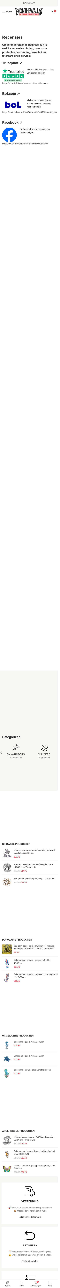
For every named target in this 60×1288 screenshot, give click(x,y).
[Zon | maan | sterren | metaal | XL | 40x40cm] (7, 882)
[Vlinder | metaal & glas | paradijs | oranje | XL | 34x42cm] (7, 1169)
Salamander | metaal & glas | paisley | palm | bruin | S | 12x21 (34, 1152)
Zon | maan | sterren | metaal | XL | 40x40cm (34, 878)
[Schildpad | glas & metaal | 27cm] (7, 1059)
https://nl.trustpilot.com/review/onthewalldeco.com (25, 83)
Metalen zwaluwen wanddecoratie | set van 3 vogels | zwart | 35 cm (34, 851)
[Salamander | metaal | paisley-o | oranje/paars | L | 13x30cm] (7, 978)
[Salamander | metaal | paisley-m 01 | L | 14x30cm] (7, 963)
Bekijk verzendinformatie (30, 1217)
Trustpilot (12, 63)
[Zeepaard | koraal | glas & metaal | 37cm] (7, 1073)
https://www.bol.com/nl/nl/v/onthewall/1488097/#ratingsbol (29, 112)
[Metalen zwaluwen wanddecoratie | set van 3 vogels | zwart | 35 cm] (7, 853)
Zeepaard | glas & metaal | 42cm (29, 1042)
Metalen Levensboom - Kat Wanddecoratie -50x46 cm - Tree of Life (33, 865)
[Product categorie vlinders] (44, 752)
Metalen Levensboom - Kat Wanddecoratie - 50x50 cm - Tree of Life (34, 1138)
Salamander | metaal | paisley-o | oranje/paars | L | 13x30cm (36, 975)
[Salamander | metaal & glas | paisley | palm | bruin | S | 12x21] (7, 1155)
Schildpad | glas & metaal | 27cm (29, 1056)
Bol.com (11, 94)
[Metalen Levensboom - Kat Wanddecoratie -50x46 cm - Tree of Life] (7, 868)
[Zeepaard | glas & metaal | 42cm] (7, 1045)
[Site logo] (29, 12)
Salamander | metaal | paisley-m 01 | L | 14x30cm (32, 961)
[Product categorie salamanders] (15, 752)
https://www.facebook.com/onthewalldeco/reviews (25, 144)
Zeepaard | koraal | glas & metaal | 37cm (32, 1070)
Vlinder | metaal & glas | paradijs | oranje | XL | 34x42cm (35, 1167)
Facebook (12, 122)
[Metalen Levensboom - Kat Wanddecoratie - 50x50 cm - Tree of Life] (7, 1140)
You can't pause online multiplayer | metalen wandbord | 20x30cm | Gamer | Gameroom (34, 947)
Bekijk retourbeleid (30, 1261)
